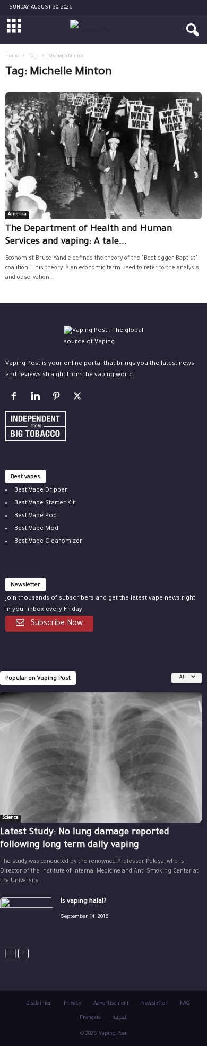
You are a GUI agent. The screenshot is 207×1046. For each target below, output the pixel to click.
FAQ (184, 1004)
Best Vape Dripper (40, 490)
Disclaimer (38, 1004)
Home (12, 57)
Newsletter (154, 1004)
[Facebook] (16, 398)
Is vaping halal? (84, 902)
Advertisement (111, 1004)
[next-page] (23, 953)
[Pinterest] (58, 398)
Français (90, 1018)
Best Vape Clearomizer (48, 541)
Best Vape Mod (36, 529)
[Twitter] (79, 398)
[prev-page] (10, 953)
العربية (120, 1018)
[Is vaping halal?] (26, 917)
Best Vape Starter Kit (44, 503)
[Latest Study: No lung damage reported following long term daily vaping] (101, 757)
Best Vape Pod (35, 516)
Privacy (72, 1004)
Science (10, 818)
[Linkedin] (37, 398)
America (17, 215)
